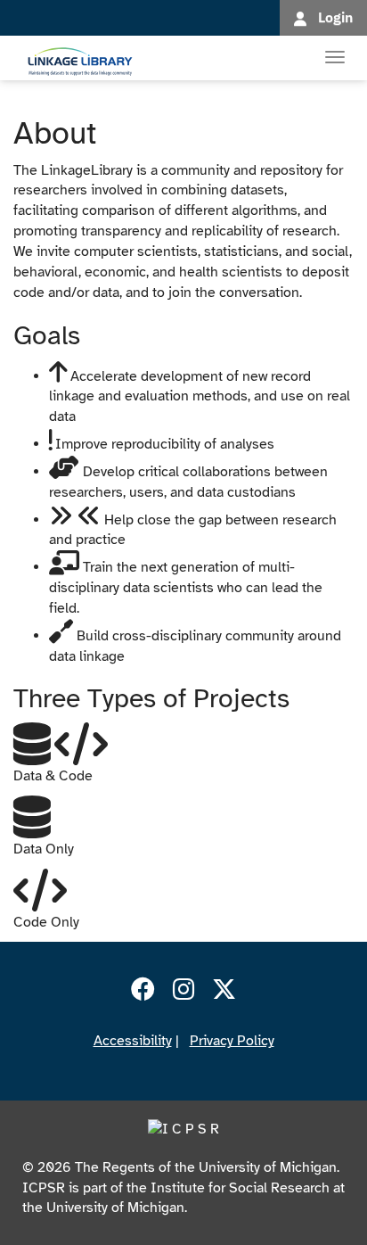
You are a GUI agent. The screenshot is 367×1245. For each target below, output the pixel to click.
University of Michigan (115, 1207)
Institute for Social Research (240, 1188)
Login (335, 17)
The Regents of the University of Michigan (206, 1167)
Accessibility (133, 1041)
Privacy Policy (232, 1041)
